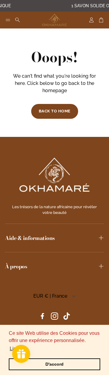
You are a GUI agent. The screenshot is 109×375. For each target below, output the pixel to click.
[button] (8, 20)
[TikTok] (66, 316)
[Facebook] (42, 316)
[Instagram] (54, 316)
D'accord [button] (54, 364)
